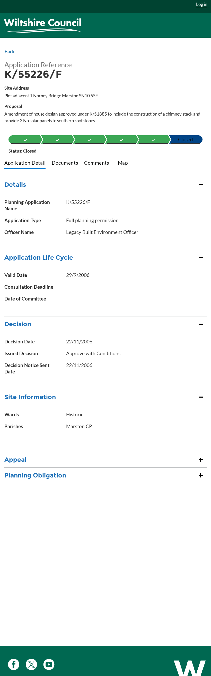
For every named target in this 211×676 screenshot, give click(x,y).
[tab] (25, 163)
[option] (25, 139)
